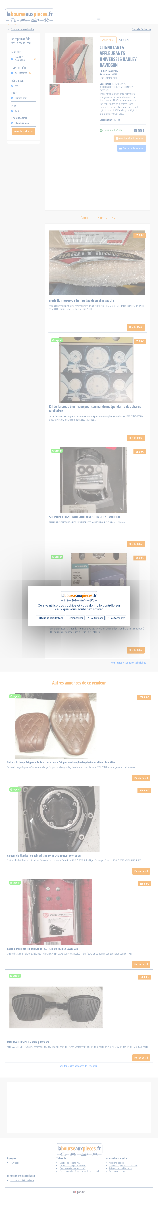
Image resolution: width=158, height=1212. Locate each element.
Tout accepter (117, 618)
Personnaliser (75, 618)
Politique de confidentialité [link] (50, 617)
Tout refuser (96, 618)
